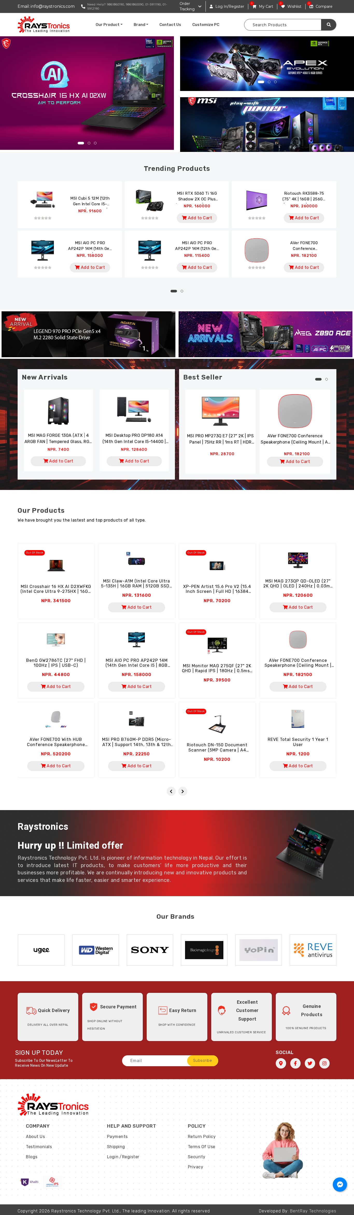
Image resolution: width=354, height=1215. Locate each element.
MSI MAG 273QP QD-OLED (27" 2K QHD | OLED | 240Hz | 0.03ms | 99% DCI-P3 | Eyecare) (297, 586)
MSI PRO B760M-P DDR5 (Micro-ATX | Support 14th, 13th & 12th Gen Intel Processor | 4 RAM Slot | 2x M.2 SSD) (137, 747)
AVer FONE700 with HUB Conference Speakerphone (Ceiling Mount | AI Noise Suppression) (56, 747)
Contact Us (170, 24)
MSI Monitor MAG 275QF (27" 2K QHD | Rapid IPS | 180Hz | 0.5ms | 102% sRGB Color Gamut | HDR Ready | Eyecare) (217, 673)
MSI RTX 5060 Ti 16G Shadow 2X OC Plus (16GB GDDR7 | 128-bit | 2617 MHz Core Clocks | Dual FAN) (197, 197)
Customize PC (205, 24)
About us (35, 1136)
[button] (81, 143)
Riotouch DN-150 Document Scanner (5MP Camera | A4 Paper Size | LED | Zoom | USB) (217, 749)
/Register (129, 1156)
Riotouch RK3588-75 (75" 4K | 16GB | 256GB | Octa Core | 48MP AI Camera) (303, 197)
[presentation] (171, 791)
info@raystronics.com (53, 6)
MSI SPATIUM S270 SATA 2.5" (92, 435)
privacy (195, 1166)
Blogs (32, 1156)
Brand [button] (139, 24)
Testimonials (39, 1146)
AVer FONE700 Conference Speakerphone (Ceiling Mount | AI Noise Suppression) (304, 247)
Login (113, 1156)
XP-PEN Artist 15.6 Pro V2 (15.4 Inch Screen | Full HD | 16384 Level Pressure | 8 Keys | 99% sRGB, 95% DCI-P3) (217, 594)
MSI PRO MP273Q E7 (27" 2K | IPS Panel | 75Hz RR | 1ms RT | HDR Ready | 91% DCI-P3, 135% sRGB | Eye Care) (220, 439)
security (197, 1156)
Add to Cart (199, 217)
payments (117, 1136)
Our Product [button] (107, 24)
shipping (116, 1146)
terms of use (201, 1146)
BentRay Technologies (313, 1211)
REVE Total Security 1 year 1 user (298, 742)
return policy (202, 1136)
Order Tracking (187, 6)
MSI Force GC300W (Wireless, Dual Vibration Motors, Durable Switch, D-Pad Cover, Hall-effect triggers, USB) (168, 439)
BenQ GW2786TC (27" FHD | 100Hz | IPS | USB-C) (56, 663)
